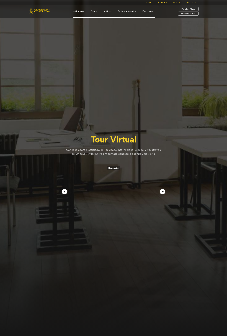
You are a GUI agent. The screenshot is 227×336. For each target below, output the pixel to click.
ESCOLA (176, 2)
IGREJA (148, 2)
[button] (64, 191)
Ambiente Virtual (188, 13)
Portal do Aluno (188, 9)
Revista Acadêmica (127, 11)
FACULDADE (162, 2)
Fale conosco (148, 11)
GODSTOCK (191, 2)
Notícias (108, 11)
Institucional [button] (78, 11)
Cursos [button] (94, 11)
